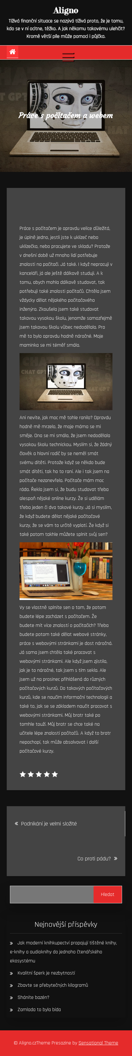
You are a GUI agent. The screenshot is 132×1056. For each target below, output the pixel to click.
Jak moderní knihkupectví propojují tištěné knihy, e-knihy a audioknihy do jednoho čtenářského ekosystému (63, 952)
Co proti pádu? (94, 858)
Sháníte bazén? (33, 997)
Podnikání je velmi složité (49, 823)
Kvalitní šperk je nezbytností (46, 973)
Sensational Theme (98, 1043)
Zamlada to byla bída (39, 1009)
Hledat (107, 894)
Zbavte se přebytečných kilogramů (53, 985)
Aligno (66, 10)
